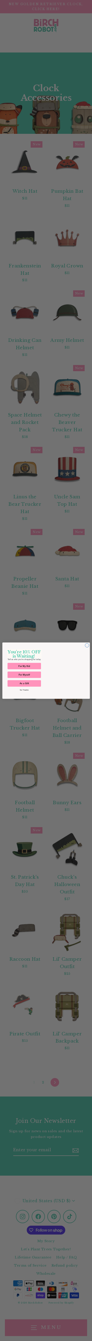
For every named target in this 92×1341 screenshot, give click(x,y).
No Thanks (24, 690)
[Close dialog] (87, 645)
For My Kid (24, 666)
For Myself (24, 674)
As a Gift (24, 683)
